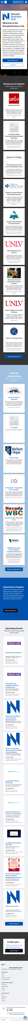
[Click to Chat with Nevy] (25, 1017)
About (3, 975)
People (3, 988)
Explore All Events (14, 923)
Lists (3, 995)
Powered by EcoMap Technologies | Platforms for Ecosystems (16, 1008)
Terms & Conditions (6, 977)
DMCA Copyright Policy (20, 1012)
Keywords (4, 996)
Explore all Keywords (10, 610)
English (3, 1019)
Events (3, 990)
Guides (3, 1000)
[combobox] (6, 1019)
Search (3, 998)
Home (3, 974)
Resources (4, 984)
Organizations (5, 986)
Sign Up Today (14, 950)
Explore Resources (13, 60)
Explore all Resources (14, 356)
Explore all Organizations (14, 569)
